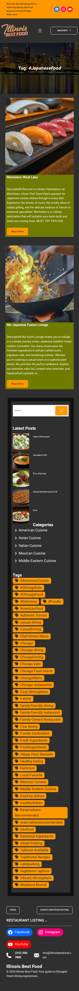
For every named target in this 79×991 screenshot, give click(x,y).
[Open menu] (40, 30)
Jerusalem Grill (40, 455)
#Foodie (54, 601)
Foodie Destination (35, 733)
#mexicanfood (31, 608)
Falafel (25, 698)
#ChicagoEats (31, 587)
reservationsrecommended (41, 822)
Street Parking (31, 843)
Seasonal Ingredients (36, 836)
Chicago (26, 643)
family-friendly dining (36, 705)
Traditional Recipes (35, 857)
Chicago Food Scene (36, 671)
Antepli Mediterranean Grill (45, 491)
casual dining (30, 622)
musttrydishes (31, 803)
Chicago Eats (30, 664)
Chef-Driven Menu (34, 636)
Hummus (27, 768)
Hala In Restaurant (41, 436)
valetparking (30, 864)
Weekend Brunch (33, 884)
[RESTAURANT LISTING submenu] (46, 921)
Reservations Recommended (28, 812)
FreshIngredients (33, 747)
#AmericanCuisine (34, 580)
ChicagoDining (31, 657)
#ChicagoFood (31, 594)
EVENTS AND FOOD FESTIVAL (54, 909)
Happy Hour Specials (36, 754)
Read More (17, 231)
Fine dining (29, 726)
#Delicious (28, 601)
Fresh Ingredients (33, 740)
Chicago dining (31, 650)
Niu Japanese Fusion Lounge (27, 325)
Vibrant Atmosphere (35, 878)
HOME (13, 909)
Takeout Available (34, 850)
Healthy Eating (31, 761)
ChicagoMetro (31, 678)
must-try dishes (32, 796)
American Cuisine (33, 530)
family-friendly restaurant (40, 712)
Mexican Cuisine (32, 553)
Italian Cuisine (30, 545)
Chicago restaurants (36, 684)
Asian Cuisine (30, 538)
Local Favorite (31, 775)
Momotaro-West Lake (22, 177)
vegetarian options (34, 871)
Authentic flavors (33, 615)
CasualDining (30, 629)
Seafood (27, 829)
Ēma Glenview (39, 473)
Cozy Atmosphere (34, 692)
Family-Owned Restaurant (40, 719)
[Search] (61, 410)
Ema (35, 510)
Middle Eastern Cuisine (37, 561)
